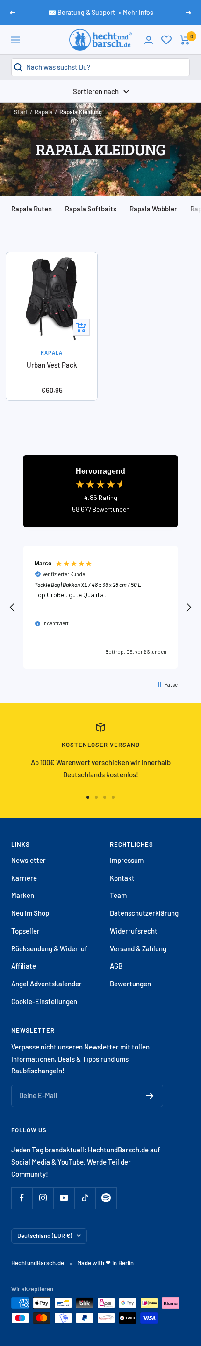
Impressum (127, 860)
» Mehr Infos (135, 12)
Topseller (25, 930)
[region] (100, 607)
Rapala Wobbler (153, 208)
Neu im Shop (30, 913)
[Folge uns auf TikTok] (84, 1198)
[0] (166, 40)
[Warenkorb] (185, 40)
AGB (116, 966)
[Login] (148, 40)
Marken (22, 895)
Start (21, 112)
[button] (12, 607)
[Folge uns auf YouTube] (63, 1198)
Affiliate (23, 966)
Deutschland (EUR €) (44, 1235)
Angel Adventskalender (46, 983)
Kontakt (122, 878)
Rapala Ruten (31, 208)
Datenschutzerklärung (144, 913)
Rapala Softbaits (90, 208)
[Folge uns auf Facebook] (21, 1198)
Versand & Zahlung (138, 948)
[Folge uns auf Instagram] (42, 1198)
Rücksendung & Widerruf (49, 948)
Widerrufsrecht (134, 930)
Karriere (24, 878)
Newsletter (28, 860)
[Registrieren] (150, 1096)
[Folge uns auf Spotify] (105, 1198)
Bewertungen (130, 983)
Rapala (44, 112)
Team (118, 895)
